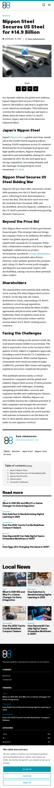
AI (3, 544)
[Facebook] (18, 88)
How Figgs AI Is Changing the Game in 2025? (26, 547)
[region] (27, 766)
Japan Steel (27, 451)
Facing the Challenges (19, 482)
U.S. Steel (19, 169)
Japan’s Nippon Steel (18, 470)
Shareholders (15, 479)
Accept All (27, 769)
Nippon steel (41, 451)
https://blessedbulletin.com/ (27, 440)
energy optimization (39, 253)
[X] (24, 88)
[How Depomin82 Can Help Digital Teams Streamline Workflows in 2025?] (39, 613)
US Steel (7, 454)
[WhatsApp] (35, 88)
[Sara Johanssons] (9, 440)
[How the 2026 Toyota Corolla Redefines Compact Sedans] (14, 613)
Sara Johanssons (36, 39)
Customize (27, 776)
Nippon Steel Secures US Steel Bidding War (28, 473)
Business (6, 16)
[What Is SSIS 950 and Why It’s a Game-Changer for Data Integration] (14, 579)
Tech (4, 501)
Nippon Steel (16, 137)
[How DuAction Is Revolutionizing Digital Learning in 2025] (39, 579)
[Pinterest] (29, 88)
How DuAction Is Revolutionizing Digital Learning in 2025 (39, 595)
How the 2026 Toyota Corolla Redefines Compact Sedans (14, 628)
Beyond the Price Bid (18, 476)
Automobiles (7, 522)
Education (7, 511)
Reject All (27, 783)
